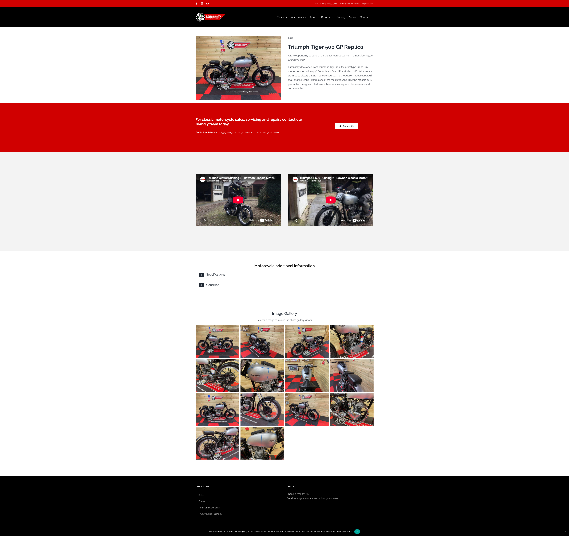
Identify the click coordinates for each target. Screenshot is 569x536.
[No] (565, 531)
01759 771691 (302, 494)
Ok (357, 531)
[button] (284, 274)
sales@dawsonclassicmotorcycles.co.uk (356, 4)
